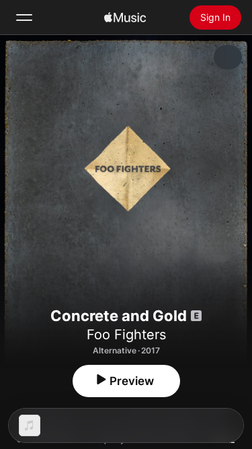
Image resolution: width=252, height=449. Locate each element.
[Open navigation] (24, 17)
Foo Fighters (126, 334)
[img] (125, 17)
